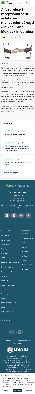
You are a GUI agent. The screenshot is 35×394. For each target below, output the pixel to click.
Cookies (4, 289)
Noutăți (24, 247)
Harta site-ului (6, 320)
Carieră (3, 258)
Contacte (25, 269)
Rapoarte (25, 252)
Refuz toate (17, 390)
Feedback (4, 281)
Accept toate (28, 390)
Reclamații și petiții (8, 285)
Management (5, 244)
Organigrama (5, 249)
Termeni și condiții (7, 294)
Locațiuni (25, 260)
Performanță (5, 240)
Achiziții (24, 256)
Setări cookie (17, 343)
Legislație (4, 253)
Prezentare (5, 236)
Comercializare (27, 265)
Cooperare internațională (10, 262)
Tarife (3, 298)
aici (13, 111)
